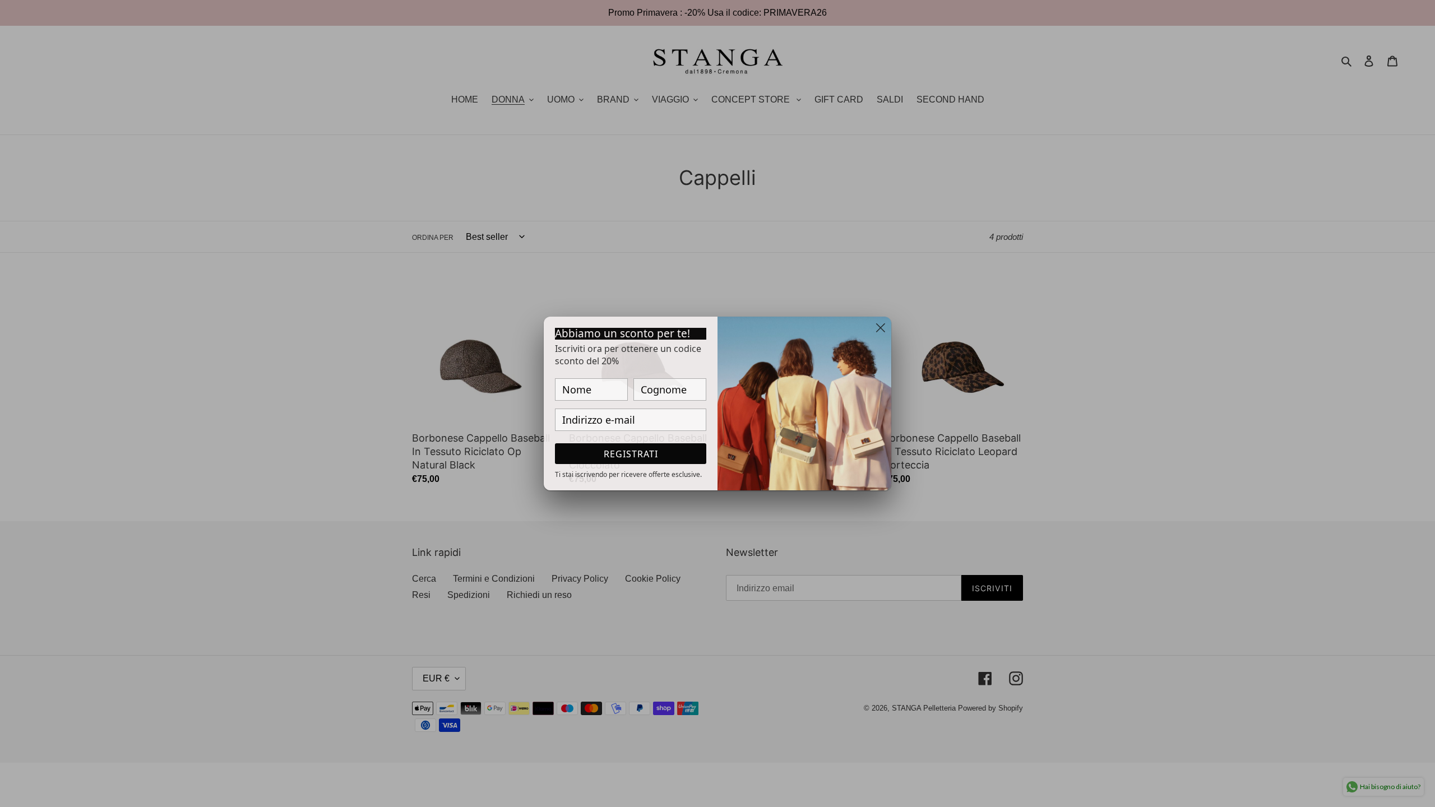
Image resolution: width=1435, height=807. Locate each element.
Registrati (631, 454)
